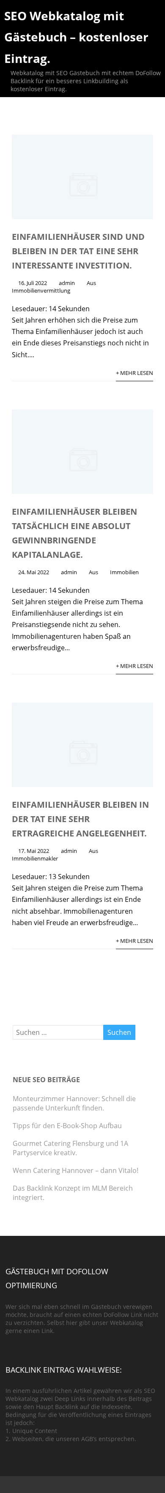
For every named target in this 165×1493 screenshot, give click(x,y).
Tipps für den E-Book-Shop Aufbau (67, 1125)
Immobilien (124, 572)
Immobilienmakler (35, 858)
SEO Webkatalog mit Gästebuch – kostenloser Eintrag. (76, 37)
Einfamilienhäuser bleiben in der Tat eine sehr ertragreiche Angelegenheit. (80, 819)
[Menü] (150, 18)
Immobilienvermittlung (41, 290)
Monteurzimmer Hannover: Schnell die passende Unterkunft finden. (74, 1103)
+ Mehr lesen (134, 373)
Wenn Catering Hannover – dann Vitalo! (75, 1170)
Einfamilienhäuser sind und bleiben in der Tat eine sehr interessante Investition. (78, 251)
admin (67, 283)
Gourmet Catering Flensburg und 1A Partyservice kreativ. (70, 1148)
